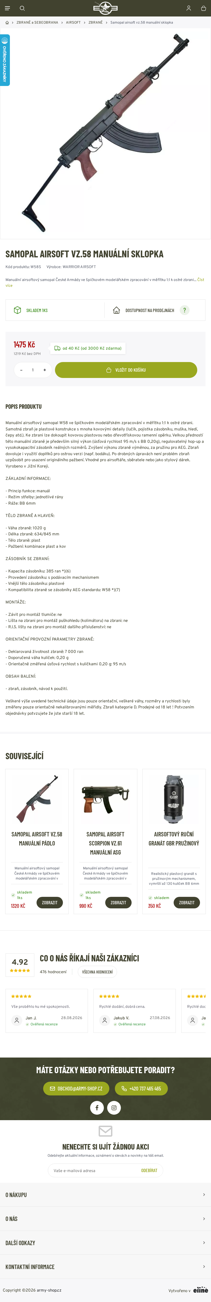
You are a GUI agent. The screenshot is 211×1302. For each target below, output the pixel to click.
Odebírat (149, 1170)
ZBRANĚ (95, 22)
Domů (7, 22)
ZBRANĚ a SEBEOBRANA (37, 22)
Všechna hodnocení (97, 971)
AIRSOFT (73, 22)
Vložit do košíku (130, 370)
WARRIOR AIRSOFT (79, 267)
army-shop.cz (49, 1290)
